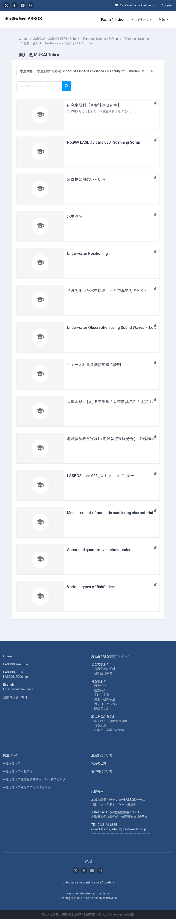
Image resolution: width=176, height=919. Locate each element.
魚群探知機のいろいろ (86, 179)
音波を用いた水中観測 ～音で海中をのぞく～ (107, 290)
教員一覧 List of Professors (42, 43)
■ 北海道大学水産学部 (18, 771)
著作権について (101, 771)
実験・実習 (101, 695)
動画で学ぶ (101, 708)
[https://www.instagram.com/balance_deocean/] (31, 5)
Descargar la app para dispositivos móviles (88, 898)
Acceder (167, 5)
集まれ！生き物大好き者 (110, 721)
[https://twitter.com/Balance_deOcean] (6, 5)
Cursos (23, 38)
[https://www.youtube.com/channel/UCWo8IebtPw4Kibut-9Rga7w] (23, 5)
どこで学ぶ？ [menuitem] (140, 19)
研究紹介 (100, 685)
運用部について (101, 755)
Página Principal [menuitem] (112, 19)
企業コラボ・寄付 (15, 697)
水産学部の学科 (104, 668)
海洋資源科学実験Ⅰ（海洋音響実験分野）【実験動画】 (114, 438)
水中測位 (74, 216)
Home (7, 656)
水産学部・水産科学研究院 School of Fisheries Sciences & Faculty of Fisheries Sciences (91, 38)
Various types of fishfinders (91, 587)
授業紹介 (100, 690)
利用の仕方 (98, 763)
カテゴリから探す (106, 704)
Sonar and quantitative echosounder (99, 549)
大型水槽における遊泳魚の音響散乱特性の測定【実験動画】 (119, 401)
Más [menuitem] (162, 19)
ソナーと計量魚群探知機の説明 (94, 364)
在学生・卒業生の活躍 (109, 730)
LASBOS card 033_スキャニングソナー (101, 475)
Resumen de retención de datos (88, 893)
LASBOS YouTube (15, 664)
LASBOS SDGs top (15, 676)
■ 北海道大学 (12, 763)
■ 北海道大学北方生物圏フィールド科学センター (36, 779)
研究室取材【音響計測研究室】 (94, 105)
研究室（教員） (104, 673)
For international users (18, 689)
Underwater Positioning (87, 253)
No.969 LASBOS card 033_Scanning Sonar (103, 142)
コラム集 (100, 725)
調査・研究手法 (104, 699)
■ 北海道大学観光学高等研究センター (28, 787)
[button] (135, 5)
